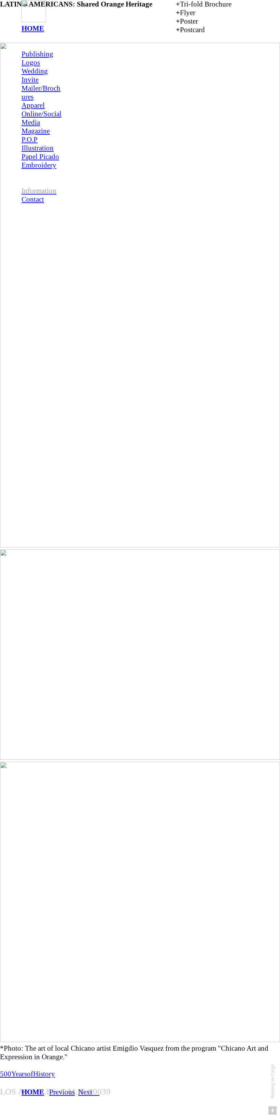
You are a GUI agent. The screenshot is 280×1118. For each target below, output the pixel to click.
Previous (62, 1092)
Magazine (36, 131)
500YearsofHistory (27, 1074)
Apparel (33, 105)
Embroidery (39, 165)
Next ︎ (88, 1092)
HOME (33, 28)
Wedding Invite (35, 75)
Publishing (37, 54)
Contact (33, 199)
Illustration (38, 148)
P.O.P (30, 139)
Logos (31, 62)
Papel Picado (40, 156)
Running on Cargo (272, 1081)
